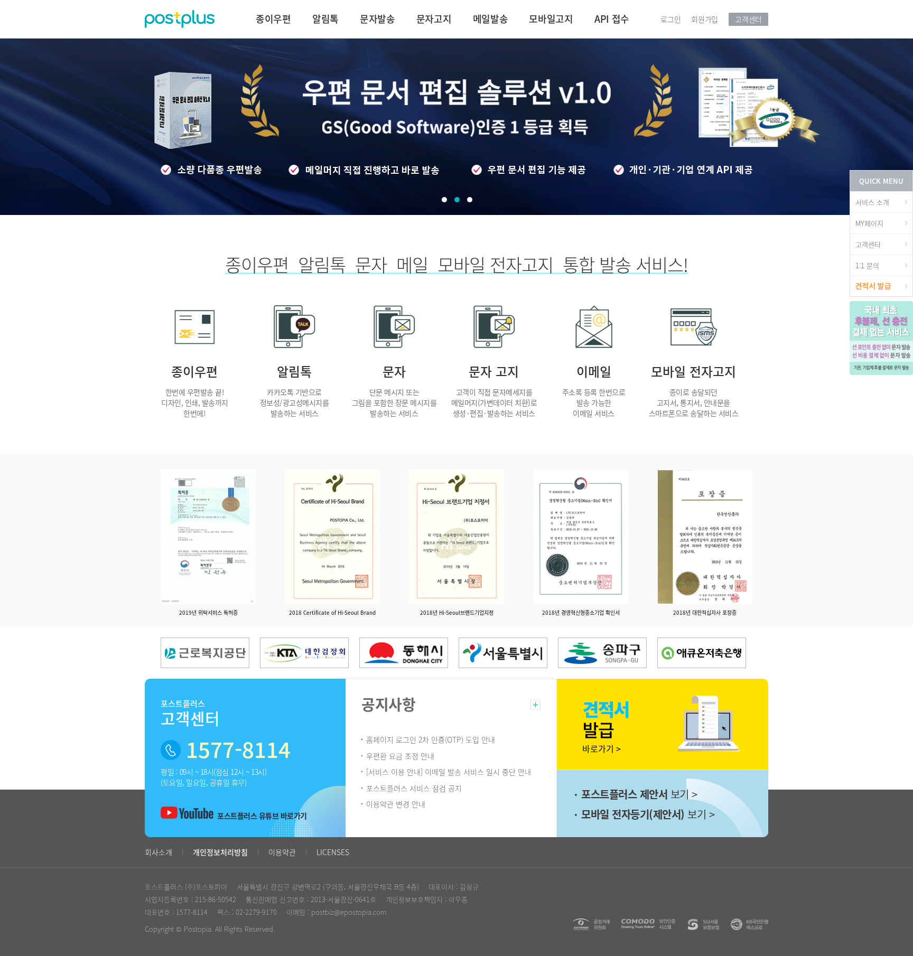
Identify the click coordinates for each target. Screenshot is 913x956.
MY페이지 (869, 223)
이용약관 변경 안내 (395, 804)
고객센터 (748, 19)
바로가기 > (589, 748)
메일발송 (490, 19)
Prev (42, 608)
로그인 (670, 19)
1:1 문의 (867, 265)
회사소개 (158, 852)
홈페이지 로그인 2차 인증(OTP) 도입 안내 (430, 739)
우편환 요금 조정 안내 (400, 756)
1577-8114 (192, 912)
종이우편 (273, 19)
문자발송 (377, 19)
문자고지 (434, 19)
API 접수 (611, 19)
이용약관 (282, 852)
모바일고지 (551, 19)
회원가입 (704, 19)
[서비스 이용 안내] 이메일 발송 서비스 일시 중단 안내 (449, 771)
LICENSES (332, 852)
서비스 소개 (872, 202)
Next (58, 608)
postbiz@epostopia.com (349, 912)
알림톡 (325, 19)
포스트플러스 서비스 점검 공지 (414, 788)
